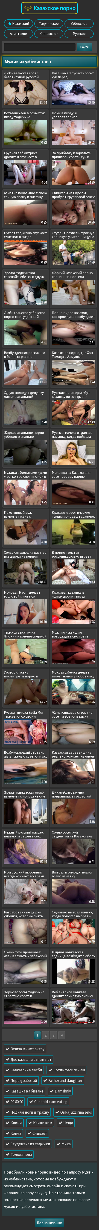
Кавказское (48, 33)
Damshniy (62, 1091)
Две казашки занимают (31, 1059)
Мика (66, 1143)
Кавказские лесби (26, 1070)
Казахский (20, 23)
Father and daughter (65, 1080)
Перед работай (23, 1080)
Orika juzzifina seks (76, 1112)
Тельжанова (21, 1154)
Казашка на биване (27, 1091)
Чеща (68, 1122)
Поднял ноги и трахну (29, 1112)
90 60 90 (16, 1101)
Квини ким (42, 1122)
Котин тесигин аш (69, 1070)
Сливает (39, 1133)
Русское (79, 33)
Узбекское (79, 23)
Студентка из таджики (30, 1143)
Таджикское (49, 23)
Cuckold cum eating (50, 1101)
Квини (16, 1122)
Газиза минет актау (27, 1048)
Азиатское (18, 33)
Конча (15, 1133)
